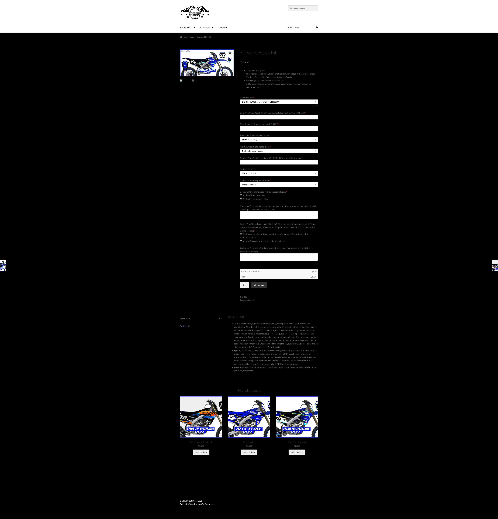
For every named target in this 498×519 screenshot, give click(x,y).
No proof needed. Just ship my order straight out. (264, 241)
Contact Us (223, 27)
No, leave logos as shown (254, 195)
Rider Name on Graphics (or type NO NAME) (259, 124)
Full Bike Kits (186, 27)
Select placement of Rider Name (255, 135)
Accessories (205, 27)
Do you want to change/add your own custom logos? (263, 191)
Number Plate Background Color (255, 180)
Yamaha (192, 37)
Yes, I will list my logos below (255, 199)
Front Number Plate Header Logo (255, 146)
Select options (201, 452)
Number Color (247, 169)
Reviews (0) (185, 326)
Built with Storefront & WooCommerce (197, 504)
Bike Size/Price (247, 97)
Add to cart (259, 285)
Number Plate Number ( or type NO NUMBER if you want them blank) (271, 158)
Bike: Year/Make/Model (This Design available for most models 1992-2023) (273, 113)
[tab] (201, 318)
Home (185, 37)
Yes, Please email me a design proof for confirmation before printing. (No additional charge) (274, 236)
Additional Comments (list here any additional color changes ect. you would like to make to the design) (276, 250)
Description (185, 318)
